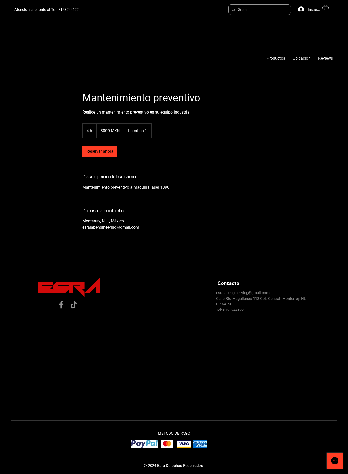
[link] (99, 151)
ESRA (69, 288)
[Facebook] (61, 305)
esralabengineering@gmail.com (243, 292)
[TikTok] (74, 305)
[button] (325, 8)
